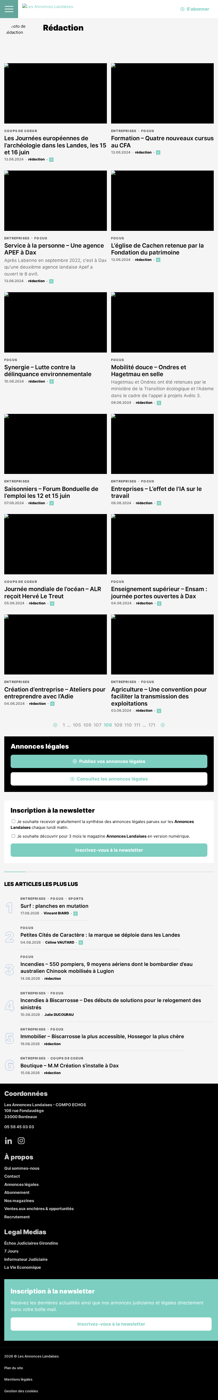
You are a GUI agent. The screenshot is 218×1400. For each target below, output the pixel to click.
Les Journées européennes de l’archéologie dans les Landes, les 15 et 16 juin (55, 145)
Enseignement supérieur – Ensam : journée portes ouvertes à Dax (159, 592)
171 (151, 725)
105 (77, 725)
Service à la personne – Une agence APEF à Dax (54, 249)
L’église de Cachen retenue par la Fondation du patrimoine (157, 249)
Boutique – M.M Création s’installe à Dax (69, 1066)
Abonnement (17, 1192)
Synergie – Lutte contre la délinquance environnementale (47, 370)
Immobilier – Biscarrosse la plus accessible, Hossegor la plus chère (102, 1036)
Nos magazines (19, 1200)
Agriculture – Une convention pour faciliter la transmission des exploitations (159, 696)
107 (98, 725)
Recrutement (17, 1216)
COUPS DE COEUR (20, 131)
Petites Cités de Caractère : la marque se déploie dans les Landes (100, 935)
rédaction (36, 159)
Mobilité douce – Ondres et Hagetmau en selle (148, 370)
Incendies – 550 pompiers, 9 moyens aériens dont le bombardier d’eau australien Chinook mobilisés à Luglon (106, 967)
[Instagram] (21, 1140)
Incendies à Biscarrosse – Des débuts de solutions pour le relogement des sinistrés (110, 1004)
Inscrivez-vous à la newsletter (109, 850)
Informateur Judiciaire (26, 1259)
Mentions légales (18, 1379)
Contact (12, 1176)
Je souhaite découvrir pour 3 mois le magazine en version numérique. (103, 836)
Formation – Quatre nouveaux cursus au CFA (162, 142)
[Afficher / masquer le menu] (9, 9)
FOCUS (147, 131)
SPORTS (75, 899)
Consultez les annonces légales (112, 779)
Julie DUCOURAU (59, 1014)
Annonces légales (21, 1184)
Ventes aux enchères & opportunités (39, 1208)
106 (87, 725)
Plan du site (13, 1368)
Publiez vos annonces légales (112, 761)
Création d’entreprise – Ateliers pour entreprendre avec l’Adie (55, 693)
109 (118, 725)
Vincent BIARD (56, 913)
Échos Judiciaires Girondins (31, 1243)
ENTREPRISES (123, 131)
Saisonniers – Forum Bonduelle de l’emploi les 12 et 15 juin (51, 492)
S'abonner (198, 9)
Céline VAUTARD (59, 942)
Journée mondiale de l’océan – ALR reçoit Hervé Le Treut (52, 592)
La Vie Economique (22, 1267)
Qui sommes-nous (21, 1168)
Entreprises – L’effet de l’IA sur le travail (156, 492)
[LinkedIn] (8, 1140)
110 (128, 725)
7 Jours (11, 1251)
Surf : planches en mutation (54, 906)
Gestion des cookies (21, 1391)
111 (137, 725)
